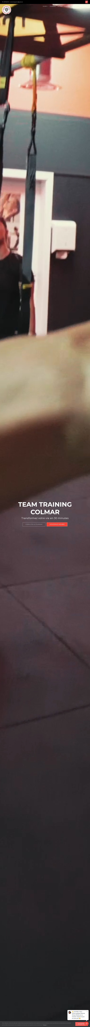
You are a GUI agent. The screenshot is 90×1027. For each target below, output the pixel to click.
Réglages (45, 1025)
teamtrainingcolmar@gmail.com (16, 2)
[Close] (87, 2)
